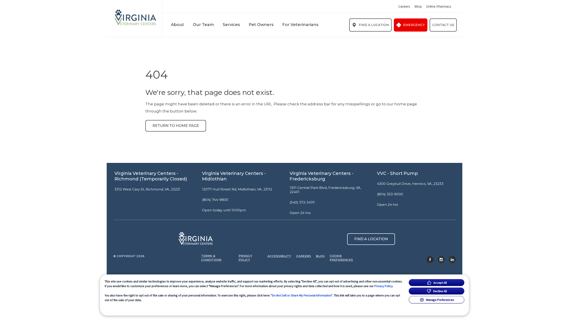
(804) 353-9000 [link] (390, 194)
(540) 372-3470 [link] (302, 202)
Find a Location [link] (374, 25)
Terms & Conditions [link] (211, 258)
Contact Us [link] (443, 25)
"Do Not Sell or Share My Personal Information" (302, 295)
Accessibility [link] (279, 256)
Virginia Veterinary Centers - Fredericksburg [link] (321, 176)
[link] (135, 17)
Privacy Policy (383, 286)
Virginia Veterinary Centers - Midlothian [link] (234, 176)
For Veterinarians (300, 24)
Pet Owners (261, 24)
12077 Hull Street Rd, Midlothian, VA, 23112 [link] (237, 189)
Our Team (203, 24)
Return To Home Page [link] (175, 126)
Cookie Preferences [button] (341, 258)
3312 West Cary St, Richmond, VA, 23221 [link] (147, 189)
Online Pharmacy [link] (438, 6)
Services (231, 24)
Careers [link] (404, 6)
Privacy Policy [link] (245, 258)
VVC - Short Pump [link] (397, 173)
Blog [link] (418, 6)
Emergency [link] (414, 25)
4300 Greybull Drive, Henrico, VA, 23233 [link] (410, 184)
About (177, 24)
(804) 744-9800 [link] (215, 200)
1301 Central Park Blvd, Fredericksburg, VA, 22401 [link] (325, 190)
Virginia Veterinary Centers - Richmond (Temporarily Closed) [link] (150, 176)
